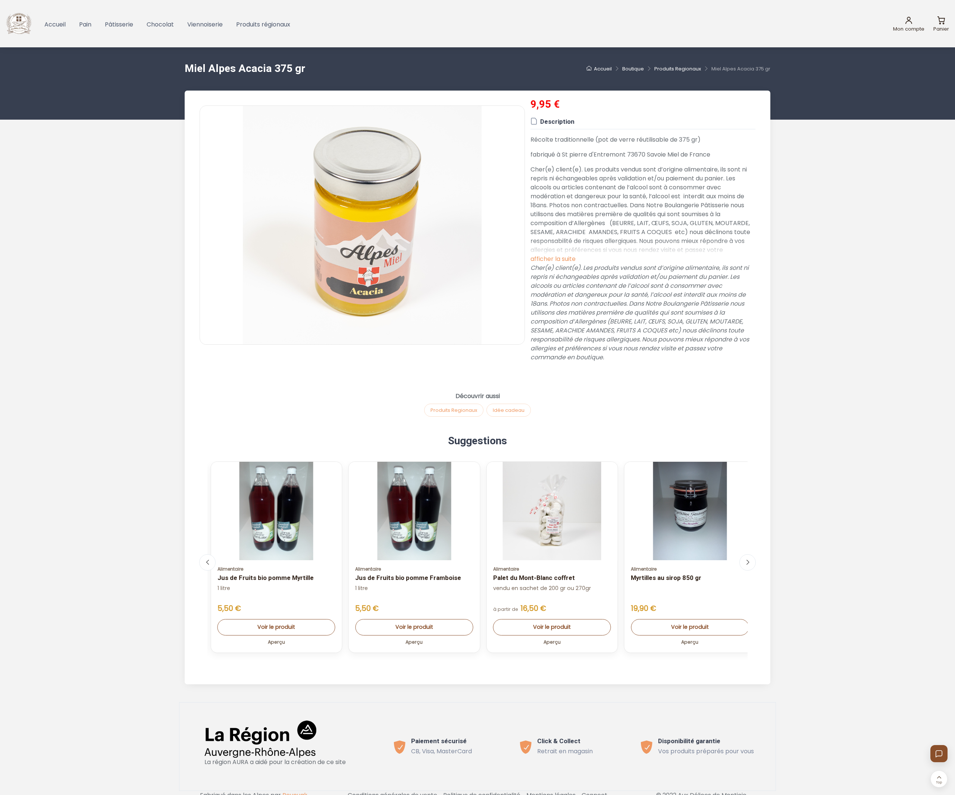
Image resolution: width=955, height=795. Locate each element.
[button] (362, 225)
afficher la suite (553, 259)
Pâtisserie (119, 24)
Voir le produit (276, 627)
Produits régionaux (263, 24)
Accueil (55, 24)
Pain (85, 24)
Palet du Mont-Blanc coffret (534, 578)
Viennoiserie (205, 24)
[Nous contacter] (939, 753)
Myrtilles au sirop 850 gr (666, 578)
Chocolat (160, 24)
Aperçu (276, 642)
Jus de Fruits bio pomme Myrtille (265, 578)
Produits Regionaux (453, 410)
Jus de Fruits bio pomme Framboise (408, 578)
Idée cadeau (509, 410)
